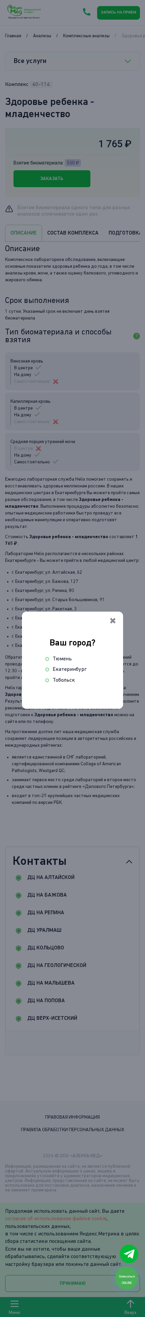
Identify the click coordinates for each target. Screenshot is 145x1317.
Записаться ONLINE (127, 1279)
